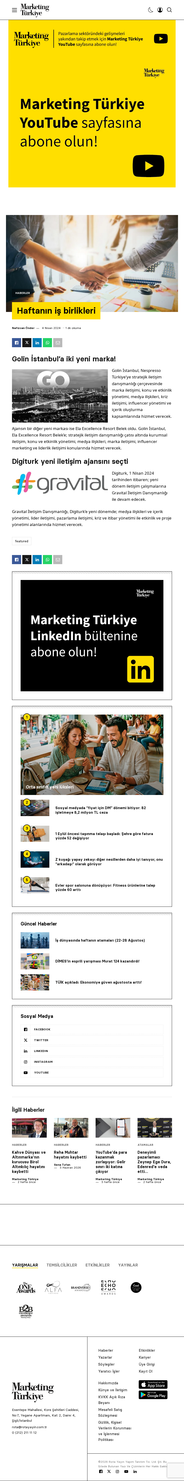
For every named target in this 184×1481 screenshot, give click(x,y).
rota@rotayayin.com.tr (29, 1427)
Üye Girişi (147, 1364)
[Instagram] (117, 1472)
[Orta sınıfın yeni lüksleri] (92, 755)
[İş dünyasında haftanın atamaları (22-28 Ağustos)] (35, 940)
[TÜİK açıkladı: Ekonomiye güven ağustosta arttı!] (35, 982)
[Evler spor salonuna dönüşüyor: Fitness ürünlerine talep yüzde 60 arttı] (35, 885)
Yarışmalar (25, 1265)
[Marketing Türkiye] (37, 10)
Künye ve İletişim (112, 1390)
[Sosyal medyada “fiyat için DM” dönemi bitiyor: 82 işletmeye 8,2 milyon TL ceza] (35, 808)
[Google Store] (153, 1397)
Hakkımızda (108, 1383)
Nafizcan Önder (23, 328)
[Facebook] (101, 1472)
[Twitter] (109, 1471)
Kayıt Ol (145, 1371)
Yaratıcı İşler (109, 1371)
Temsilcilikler (61, 1265)
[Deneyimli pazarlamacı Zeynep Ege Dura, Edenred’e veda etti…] (155, 1127)
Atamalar (145, 1145)
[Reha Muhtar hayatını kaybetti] (71, 1127)
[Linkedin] (135, 1472)
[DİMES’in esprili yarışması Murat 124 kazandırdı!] (35, 961)
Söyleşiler (106, 1364)
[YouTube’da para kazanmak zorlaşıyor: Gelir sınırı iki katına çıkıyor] (113, 1127)
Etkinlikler (98, 1265)
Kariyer (145, 1357)
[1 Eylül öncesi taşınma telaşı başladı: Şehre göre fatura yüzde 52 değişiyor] (35, 834)
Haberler (22, 293)
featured (21, 541)
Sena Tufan (62, 1164)
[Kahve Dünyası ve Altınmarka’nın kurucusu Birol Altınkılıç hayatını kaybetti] (29, 1127)
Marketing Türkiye (25, 1179)
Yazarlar (105, 1357)
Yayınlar (128, 1265)
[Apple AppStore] (153, 1387)
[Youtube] (126, 1472)
